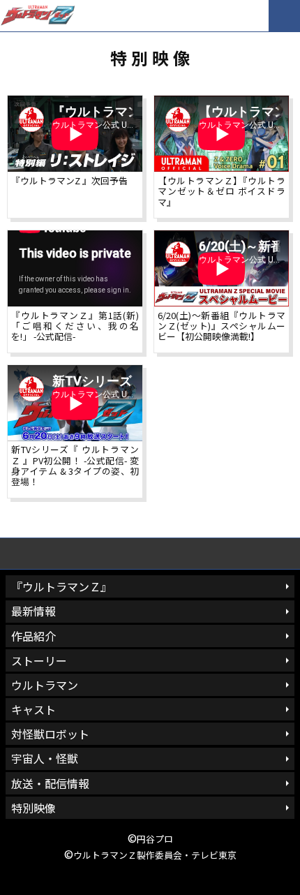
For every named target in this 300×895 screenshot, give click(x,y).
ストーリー (39, 660)
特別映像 (33, 807)
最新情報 (33, 610)
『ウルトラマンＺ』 (61, 586)
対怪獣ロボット (50, 733)
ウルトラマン (44, 684)
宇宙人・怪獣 (44, 758)
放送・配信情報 (50, 783)
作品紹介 (33, 636)
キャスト (33, 709)
